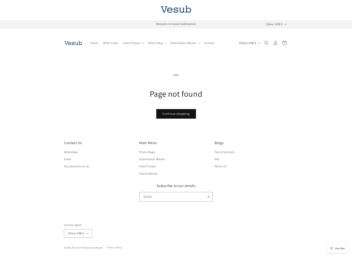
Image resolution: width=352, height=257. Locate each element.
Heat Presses (147, 166)
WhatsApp (70, 152)
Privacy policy (114, 247)
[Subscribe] (208, 197)
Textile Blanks (148, 173)
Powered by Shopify (92, 247)
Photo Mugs (147, 152)
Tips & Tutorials (224, 152)
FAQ (217, 159)
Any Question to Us (76, 166)
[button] (133, 43)
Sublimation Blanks (152, 159)
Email (67, 159)
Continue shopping (176, 114)
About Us (220, 166)
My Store (77, 247)
